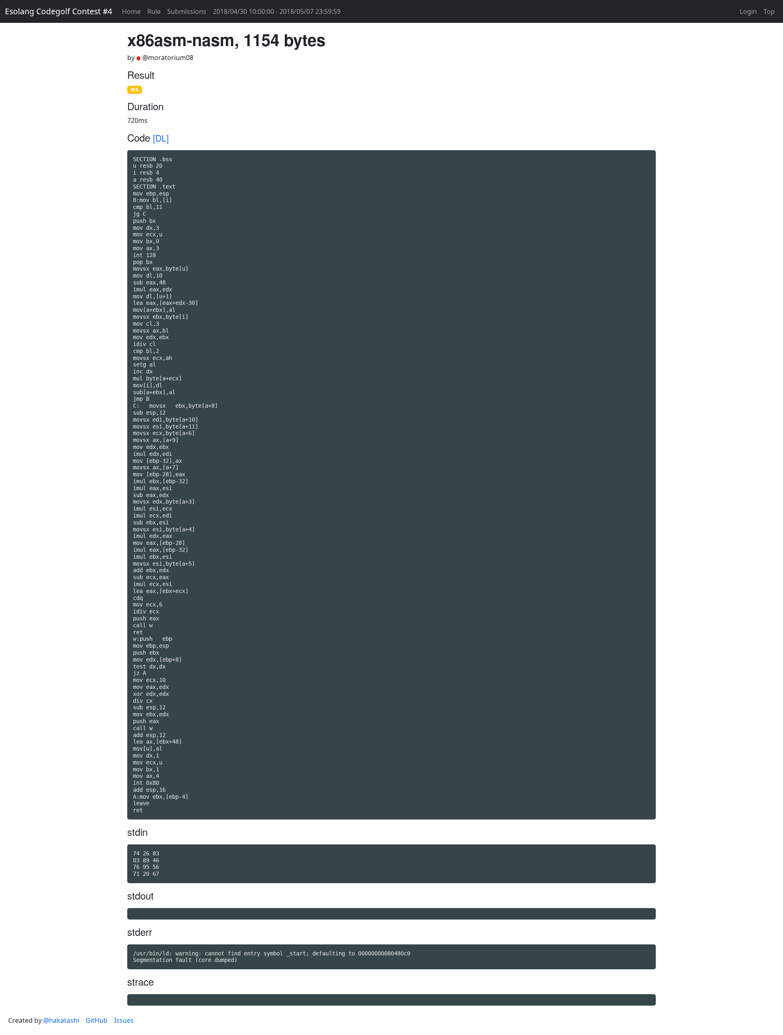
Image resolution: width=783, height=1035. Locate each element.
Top (769, 11)
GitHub (97, 1020)
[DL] (161, 138)
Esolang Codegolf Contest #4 (58, 11)
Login (748, 11)
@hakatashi (61, 1020)
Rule (154, 11)
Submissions (186, 11)
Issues (124, 1020)
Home (131, 11)
